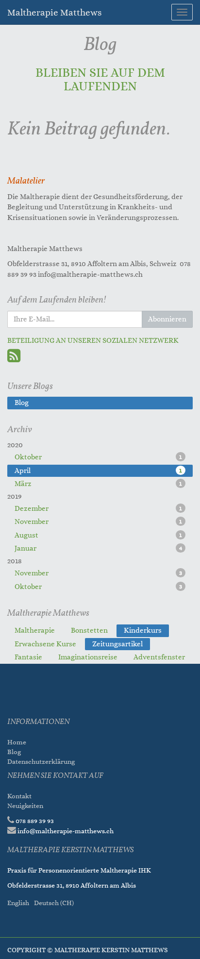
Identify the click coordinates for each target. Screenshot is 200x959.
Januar (98, 548)
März (98, 484)
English (18, 903)
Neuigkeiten (25, 805)
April (98, 471)
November (98, 522)
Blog (14, 752)
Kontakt (19, 796)
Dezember (98, 509)
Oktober (98, 457)
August (98, 535)
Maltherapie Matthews (54, 12)
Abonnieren (167, 319)
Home (16, 742)
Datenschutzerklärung (41, 761)
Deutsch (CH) (54, 903)
